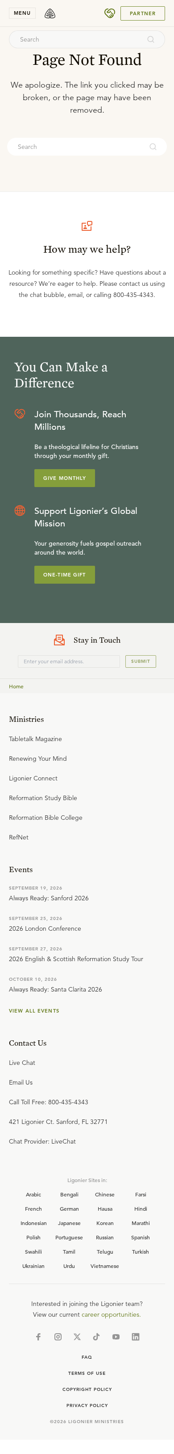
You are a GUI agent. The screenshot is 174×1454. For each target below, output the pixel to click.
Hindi (140, 1208)
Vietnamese (105, 1265)
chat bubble (47, 295)
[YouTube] (116, 1336)
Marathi (141, 1222)
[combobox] (75, 39)
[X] (77, 1337)
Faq (87, 1357)
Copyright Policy (87, 1389)
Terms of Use (87, 1373)
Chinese (105, 1194)
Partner (143, 13)
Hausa (105, 1208)
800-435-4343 (133, 295)
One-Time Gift (64, 575)
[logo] (50, 13)
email (75, 295)
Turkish (140, 1251)
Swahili (33, 1251)
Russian (105, 1237)
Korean (105, 1222)
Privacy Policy (87, 1405)
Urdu (69, 1265)
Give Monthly (64, 478)
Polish (33, 1237)
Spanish (140, 1237)
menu (22, 13)
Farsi (140, 1194)
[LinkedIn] (135, 1336)
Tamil (69, 1251)
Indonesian (34, 1222)
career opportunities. (111, 1314)
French (33, 1208)
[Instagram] (58, 1336)
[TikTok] (96, 1336)
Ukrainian (33, 1265)
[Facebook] (38, 1336)
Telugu (105, 1251)
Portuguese (69, 1237)
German (69, 1208)
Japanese (69, 1222)
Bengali (69, 1194)
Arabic (33, 1194)
